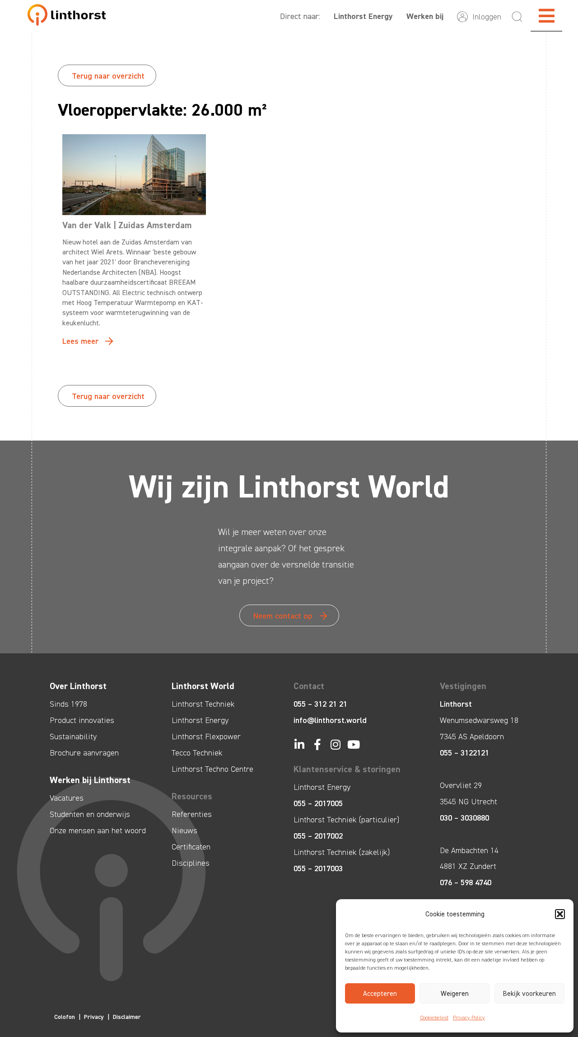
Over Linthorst (78, 686)
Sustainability (73, 736)
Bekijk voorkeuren (529, 993)
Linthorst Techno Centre (212, 769)
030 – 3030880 (464, 817)
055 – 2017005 (318, 803)
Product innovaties (82, 720)
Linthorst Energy (363, 16)
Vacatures (67, 798)
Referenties (192, 814)
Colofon (64, 1017)
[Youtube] (353, 744)
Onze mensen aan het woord (98, 830)
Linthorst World (203, 686)
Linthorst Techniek (203, 704)
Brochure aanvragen (84, 752)
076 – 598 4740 (465, 882)
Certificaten (191, 846)
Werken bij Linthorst (90, 780)
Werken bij (424, 16)
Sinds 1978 (68, 704)
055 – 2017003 (318, 868)
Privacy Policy (469, 1017)
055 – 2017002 (318, 836)
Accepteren (380, 993)
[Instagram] (335, 744)
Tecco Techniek (197, 752)
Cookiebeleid (434, 1017)
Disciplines (191, 863)
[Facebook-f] (317, 744)
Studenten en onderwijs (90, 814)
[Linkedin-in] (299, 744)
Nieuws (184, 830)
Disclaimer (127, 1017)
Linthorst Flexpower (206, 736)
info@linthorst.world (330, 720)
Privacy (94, 1017)
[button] (559, 914)
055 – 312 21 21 (320, 704)
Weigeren (455, 993)
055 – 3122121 (464, 752)
